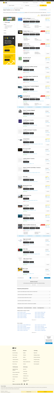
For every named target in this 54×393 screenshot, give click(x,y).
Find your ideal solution (16, 372)
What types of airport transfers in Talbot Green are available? (27, 303)
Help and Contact (15, 361)
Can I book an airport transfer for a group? (24, 300)
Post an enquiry (15, 355)
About (13, 381)
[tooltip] (43, 31)
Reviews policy (25, 378)
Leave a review (15, 357)
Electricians (24, 359)
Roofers (24, 357)
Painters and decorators (26, 361)
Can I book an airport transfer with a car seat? (24, 297)
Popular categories (25, 2)
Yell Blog (35, 350)
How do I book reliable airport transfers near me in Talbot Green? (27, 291)
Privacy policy (25, 371)
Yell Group (25, 366)
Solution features (15, 376)
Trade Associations (15, 359)
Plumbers (24, 355)
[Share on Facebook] (21, 384)
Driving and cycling (36, 359)
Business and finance (37, 357)
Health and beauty (36, 361)
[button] (21, 5)
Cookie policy (25, 373)
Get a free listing (41, 0)
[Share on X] (26, 384)
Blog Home (35, 352)
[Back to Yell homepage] (5, 2)
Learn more (7, 59)
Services (14, 350)
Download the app (35, 0)
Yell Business (8, 0)
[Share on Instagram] (24, 384)
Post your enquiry (35, 2)
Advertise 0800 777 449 (47, 0)
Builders (24, 352)
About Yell (24, 369)
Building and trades (37, 355)
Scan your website (15, 374)
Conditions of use (25, 375)
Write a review (48, 20)
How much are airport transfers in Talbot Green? (25, 294)
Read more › (49, 12)
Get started (7, 50)
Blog (42, 2)
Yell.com (4, 0)
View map (9, 18)
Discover (25, 350)
